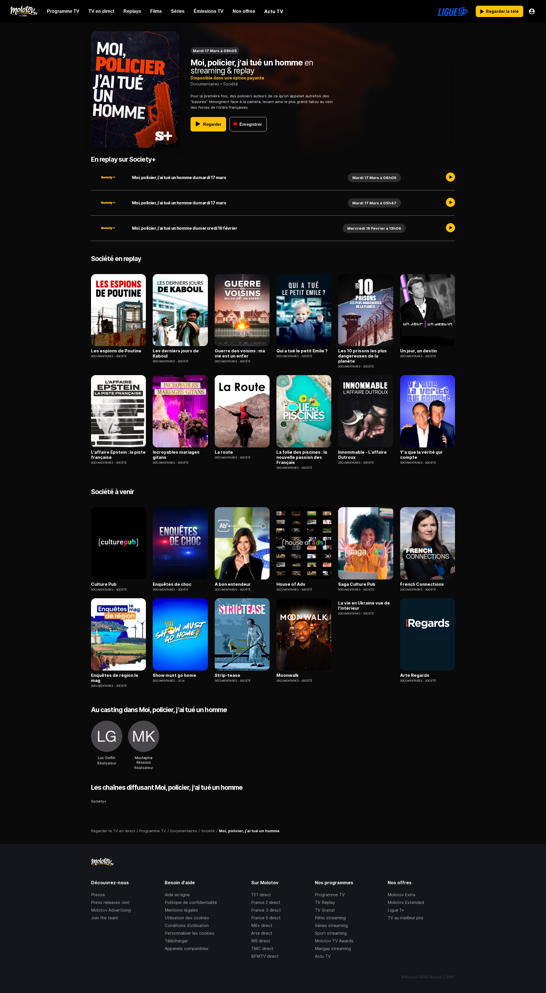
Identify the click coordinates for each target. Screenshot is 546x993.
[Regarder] (450, 177)
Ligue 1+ (396, 910)
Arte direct (261, 933)
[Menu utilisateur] (532, 11)
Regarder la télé (502, 11)
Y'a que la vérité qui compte (421, 455)
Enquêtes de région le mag (114, 678)
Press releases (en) (110, 902)
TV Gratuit (325, 910)
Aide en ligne (177, 894)
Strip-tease (227, 675)
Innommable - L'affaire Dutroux (362, 455)
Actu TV (323, 956)
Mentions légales (181, 910)
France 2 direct (265, 902)
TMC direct (262, 948)
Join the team (104, 917)
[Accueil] (23, 11)
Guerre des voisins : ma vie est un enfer (240, 353)
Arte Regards (414, 675)
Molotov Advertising (111, 910)
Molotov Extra (401, 894)
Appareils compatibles (186, 948)
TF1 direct (261, 894)
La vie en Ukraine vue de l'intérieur (364, 606)
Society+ (98, 801)
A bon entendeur (233, 584)
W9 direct (260, 940)
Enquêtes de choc (172, 584)
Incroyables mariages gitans (176, 455)
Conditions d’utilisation (187, 925)
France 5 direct (266, 917)
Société (230, 83)
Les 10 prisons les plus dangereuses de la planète (362, 356)
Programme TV (330, 894)
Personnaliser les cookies (189, 933)
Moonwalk (287, 675)
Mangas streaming (333, 948)
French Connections (422, 584)
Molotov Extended (406, 902)
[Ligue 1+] (452, 11)
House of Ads (290, 584)
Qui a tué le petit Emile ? (302, 350)
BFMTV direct (264, 956)
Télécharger (176, 940)
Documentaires (205, 83)
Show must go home (174, 675)
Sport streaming (331, 933)
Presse (98, 894)
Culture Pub (104, 584)
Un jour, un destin (418, 350)
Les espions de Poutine (116, 350)
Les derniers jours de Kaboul (176, 353)
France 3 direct (266, 910)
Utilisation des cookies (187, 917)
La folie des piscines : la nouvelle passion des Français (301, 457)
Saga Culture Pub (356, 584)
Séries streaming (331, 925)
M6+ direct (261, 925)
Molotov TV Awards (334, 940)
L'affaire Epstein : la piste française (118, 455)
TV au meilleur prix (405, 917)
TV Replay (325, 902)
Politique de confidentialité (191, 902)
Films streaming (330, 917)
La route (224, 452)
